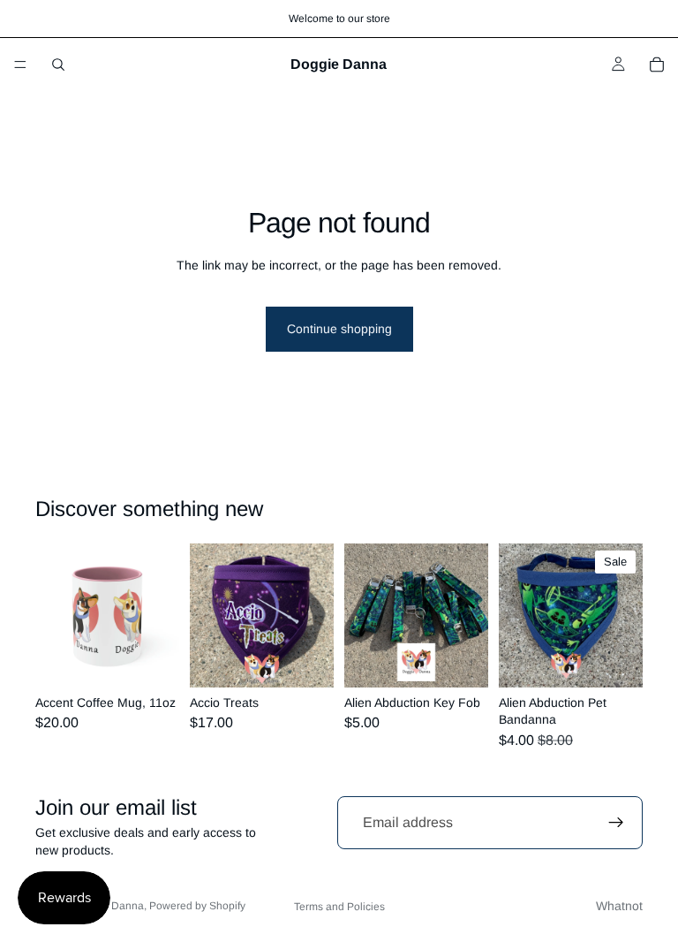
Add (630, 659)
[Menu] (20, 64)
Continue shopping (339, 329)
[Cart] (656, 64)
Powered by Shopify (197, 906)
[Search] (58, 64)
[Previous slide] (54, 615)
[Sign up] (616, 822)
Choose (167, 659)
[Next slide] (159, 615)
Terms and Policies (339, 906)
